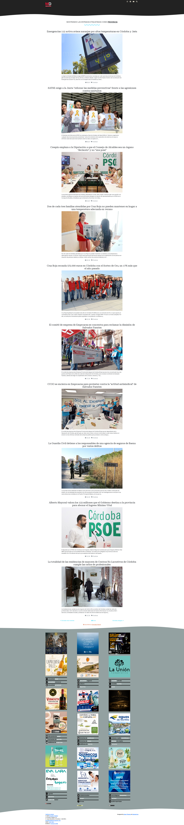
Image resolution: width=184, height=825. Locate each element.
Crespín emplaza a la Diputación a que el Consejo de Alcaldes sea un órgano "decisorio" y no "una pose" (92, 148)
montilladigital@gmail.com (53, 820)
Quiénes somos (49, 814)
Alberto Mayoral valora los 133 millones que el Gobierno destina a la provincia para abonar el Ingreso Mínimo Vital (92, 504)
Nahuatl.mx (135, 814)
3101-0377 (51, 822)
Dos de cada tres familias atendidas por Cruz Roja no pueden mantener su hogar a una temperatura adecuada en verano (92, 208)
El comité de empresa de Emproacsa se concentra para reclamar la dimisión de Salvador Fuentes (92, 326)
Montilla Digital (53, 816)
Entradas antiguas (118, 620)
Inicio (94, 620)
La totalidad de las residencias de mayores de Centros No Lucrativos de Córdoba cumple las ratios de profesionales (92, 563)
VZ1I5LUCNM (54, 823)
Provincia (95, 82)
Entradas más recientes (67, 620)
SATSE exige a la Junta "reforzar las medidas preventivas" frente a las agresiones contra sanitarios (92, 89)
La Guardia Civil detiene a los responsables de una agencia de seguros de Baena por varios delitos (92, 444)
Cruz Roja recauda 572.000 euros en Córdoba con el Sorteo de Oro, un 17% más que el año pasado (92, 267)
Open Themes (127, 814)
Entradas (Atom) (96, 624)
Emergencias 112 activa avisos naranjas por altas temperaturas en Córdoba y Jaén (92, 31)
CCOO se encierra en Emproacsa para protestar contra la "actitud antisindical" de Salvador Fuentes (92, 385)
